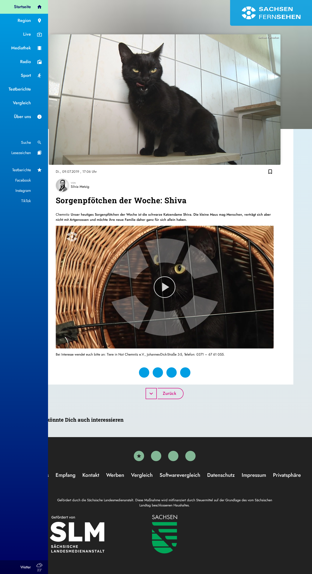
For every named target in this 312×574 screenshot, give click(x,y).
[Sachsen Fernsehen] (271, 13)
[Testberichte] (139, 456)
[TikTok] (190, 456)
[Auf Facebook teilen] (144, 372)
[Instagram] (173, 456)
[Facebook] (156, 456)
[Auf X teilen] (158, 372)
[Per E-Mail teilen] (185, 372)
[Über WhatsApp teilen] (171, 372)
